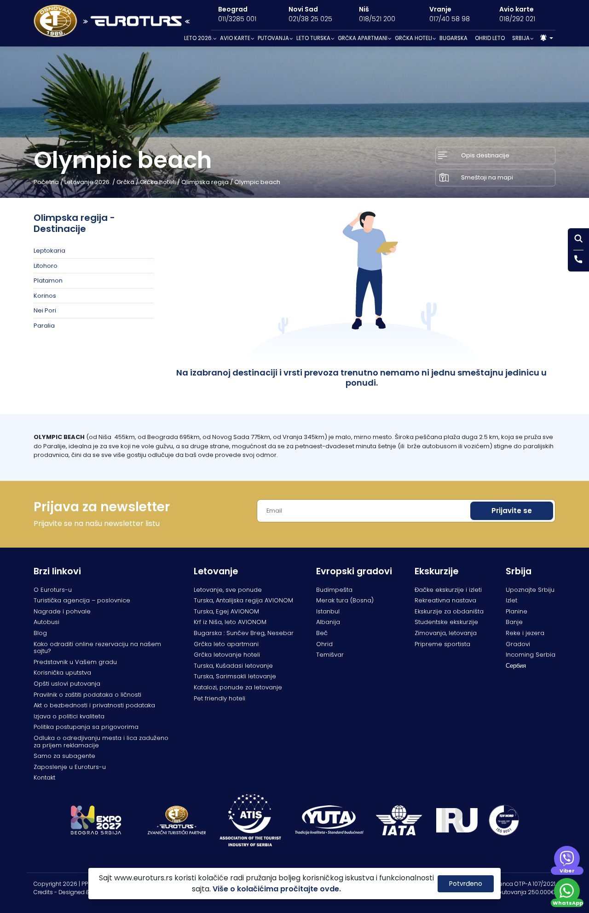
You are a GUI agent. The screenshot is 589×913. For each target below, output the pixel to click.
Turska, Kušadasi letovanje (233, 665)
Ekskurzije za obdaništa (449, 611)
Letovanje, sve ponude (228, 589)
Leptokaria (49, 250)
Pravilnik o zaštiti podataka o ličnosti (87, 694)
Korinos (45, 295)
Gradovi (518, 644)
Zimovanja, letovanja (446, 633)
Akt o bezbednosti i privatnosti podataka (94, 705)
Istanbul (328, 611)
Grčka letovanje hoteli (227, 654)
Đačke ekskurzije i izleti (448, 589)
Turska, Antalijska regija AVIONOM (243, 600)
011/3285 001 (237, 18)
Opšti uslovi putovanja (67, 683)
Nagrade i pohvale (62, 611)
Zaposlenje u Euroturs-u (70, 767)
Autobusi (46, 622)
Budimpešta (334, 589)
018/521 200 (377, 18)
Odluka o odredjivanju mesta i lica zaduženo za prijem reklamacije (101, 742)
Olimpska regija (205, 182)
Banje (514, 622)
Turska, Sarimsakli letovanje (235, 676)
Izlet (511, 600)
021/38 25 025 (310, 18)
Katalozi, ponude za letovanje (238, 687)
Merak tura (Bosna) (345, 600)
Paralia (44, 325)
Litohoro (46, 265)
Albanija (328, 622)
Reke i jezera (525, 633)
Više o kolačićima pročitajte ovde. (277, 889)
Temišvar (330, 654)
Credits (43, 892)
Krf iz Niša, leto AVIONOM (230, 622)
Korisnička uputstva (62, 672)
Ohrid (324, 644)
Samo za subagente (64, 755)
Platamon (48, 280)
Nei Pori (45, 310)
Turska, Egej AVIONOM (226, 611)
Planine (516, 611)
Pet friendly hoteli (219, 698)
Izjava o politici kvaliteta (69, 716)
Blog (40, 633)
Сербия (516, 665)
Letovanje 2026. (87, 182)
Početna (46, 182)
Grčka (125, 182)
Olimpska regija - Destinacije (74, 223)
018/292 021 (517, 18)
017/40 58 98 (449, 18)
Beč (322, 633)
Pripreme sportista (442, 644)
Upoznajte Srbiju (530, 589)
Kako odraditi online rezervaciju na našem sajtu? (97, 648)
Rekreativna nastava (445, 600)
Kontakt (44, 777)
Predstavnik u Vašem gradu (75, 662)
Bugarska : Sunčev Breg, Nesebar (244, 633)
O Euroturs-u (53, 589)
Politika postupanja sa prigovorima (86, 726)
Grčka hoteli (158, 182)
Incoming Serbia (530, 654)
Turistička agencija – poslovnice (82, 600)
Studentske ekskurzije (446, 622)
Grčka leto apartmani (226, 644)
